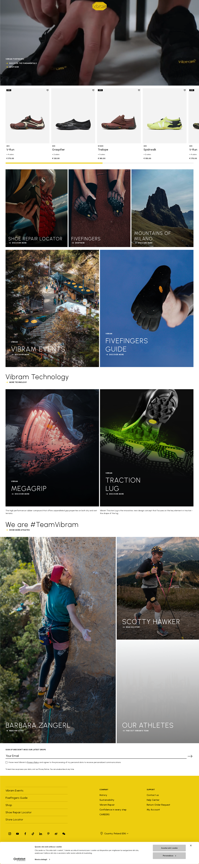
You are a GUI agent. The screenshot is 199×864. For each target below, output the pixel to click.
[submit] (190, 756)
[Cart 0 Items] (188, 6)
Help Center (153, 800)
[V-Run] (27, 115)
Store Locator (14, 819)
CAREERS (105, 814)
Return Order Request (158, 804)
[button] (114, 833)
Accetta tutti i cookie (169, 848)
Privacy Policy (33, 762)
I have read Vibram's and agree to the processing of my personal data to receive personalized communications (64, 762)
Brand (8, 6)
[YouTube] (17, 833)
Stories (48, 6)
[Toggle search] (176, 6)
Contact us (153, 795)
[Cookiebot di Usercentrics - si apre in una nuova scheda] (19, 859)
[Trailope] (119, 115)
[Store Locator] (180, 6)
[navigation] (33, 6)
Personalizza (168, 855)
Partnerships (35, 6)
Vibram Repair (107, 804)
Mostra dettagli (41, 859)
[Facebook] (25, 833)
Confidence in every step (113, 809)
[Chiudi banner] (191, 845)
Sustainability (107, 800)
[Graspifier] (73, 115)
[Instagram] (9, 833)
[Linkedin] (40, 833)
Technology (20, 6)
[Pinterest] (48, 833)
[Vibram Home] (99, 6)
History (103, 795)
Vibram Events (14, 790)
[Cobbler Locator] (184, 6)
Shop (57, 6)
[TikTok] (33, 833)
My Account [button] (153, 809)
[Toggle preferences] (192, 6)
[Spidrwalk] (165, 115)
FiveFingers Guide (17, 797)
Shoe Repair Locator (19, 812)
